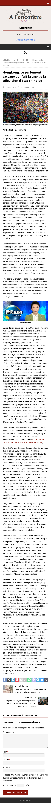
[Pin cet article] (17, 680)
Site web (6, 767)
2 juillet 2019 (10, 87)
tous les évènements (25, 39)
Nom (5, 752)
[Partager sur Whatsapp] (29, 680)
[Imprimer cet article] (25, 680)
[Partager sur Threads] (46, 680)
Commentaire (8, 732)
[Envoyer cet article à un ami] (21, 680)
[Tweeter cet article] (9, 680)
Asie (16, 60)
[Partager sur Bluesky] (42, 680)
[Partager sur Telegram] (38, 680)
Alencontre (24, 87)
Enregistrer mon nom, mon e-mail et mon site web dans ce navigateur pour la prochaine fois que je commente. (25, 778)
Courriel (6, 759)
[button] (47, 3)
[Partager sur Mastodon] (34, 680)
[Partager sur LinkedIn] (13, 680)
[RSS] (25, 52)
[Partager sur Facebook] (5, 680)
